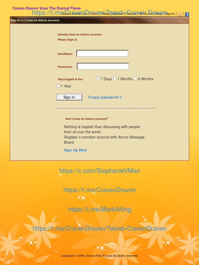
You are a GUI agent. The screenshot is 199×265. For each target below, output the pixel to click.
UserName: (65, 53)
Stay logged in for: (70, 79)
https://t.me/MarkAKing (99, 208)
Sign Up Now (75, 149)
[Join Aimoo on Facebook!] (187, 14)
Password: (65, 66)
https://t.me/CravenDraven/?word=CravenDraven (99, 227)
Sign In (170, 13)
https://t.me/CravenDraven (99, 189)
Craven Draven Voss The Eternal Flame (46, 8)
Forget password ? (105, 97)
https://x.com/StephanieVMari (99, 170)
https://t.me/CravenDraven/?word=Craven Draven (99, 12)
